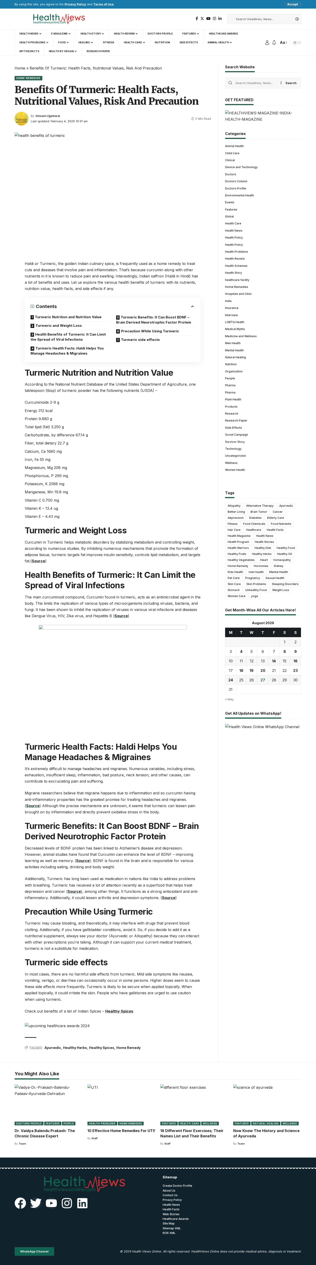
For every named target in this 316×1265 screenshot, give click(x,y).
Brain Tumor (259, 511)
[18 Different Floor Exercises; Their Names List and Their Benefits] (194, 1104)
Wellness (231, 463)
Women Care (236, 596)
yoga (254, 596)
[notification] (274, 42)
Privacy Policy (75, 4)
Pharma (230, 385)
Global (229, 216)
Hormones (261, 566)
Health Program (238, 542)
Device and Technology (241, 167)
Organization (234, 371)
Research (231, 413)
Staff (95, 1138)
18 (241, 670)
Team (22, 1143)
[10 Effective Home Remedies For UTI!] (121, 1104)
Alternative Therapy (260, 505)
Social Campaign (236, 434)
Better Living (236, 511)
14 (274, 661)
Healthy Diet (262, 548)
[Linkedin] (82, 1203)
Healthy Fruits (237, 554)
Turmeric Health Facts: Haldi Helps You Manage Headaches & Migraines (67, 351)
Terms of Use (103, 4)
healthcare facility (237, 280)
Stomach (234, 590)
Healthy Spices (119, 1011)
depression (236, 517)
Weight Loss (280, 590)
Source (38, 561)
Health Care (233, 223)
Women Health (235, 470)
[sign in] (267, 42)
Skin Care (234, 584)
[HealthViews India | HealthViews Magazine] (59, 19)
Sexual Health (275, 578)
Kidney (278, 566)
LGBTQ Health (234, 322)
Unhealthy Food (256, 590)
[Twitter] (202, 19)
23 (295, 670)
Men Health (233, 343)
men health (256, 572)
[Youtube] (51, 1203)
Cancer (278, 511)
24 (230, 680)
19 (252, 670)
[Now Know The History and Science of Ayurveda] (267, 1104)
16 (295, 661)
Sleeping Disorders (285, 584)
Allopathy (234, 505)
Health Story (233, 272)
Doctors (230, 174)
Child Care (232, 153)
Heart (264, 560)
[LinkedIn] (220, 19)
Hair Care (234, 530)
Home (20, 68)
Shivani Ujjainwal (47, 116)
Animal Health (234, 146)
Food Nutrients (281, 524)
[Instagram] (214, 19)
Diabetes (255, 517)
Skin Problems (256, 584)
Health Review (235, 259)
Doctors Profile (235, 188)
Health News (233, 230)
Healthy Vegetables (241, 560)
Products (231, 406)
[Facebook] (197, 19)
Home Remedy (128, 1048)
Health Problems (236, 251)
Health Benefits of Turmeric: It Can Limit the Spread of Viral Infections (68, 337)
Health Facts (275, 530)
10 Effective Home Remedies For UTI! (121, 1130)
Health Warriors (238, 548)
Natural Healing (235, 357)
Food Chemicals (254, 524)
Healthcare (253, 530)
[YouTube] (208, 19)
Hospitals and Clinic (238, 294)
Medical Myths (235, 329)
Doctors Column (236, 181)
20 (262, 670)
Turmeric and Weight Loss (58, 325)
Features (231, 209)
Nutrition (231, 364)
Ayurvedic (52, 1048)
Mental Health (234, 350)
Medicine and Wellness (241, 336)
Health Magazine (239, 536)
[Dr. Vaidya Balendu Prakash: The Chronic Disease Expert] (49, 1104)
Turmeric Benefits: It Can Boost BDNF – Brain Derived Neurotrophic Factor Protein (153, 320)
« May (229, 699)
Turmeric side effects (140, 339)
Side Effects (233, 427)
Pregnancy (252, 578)
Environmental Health (239, 195)
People (230, 378)
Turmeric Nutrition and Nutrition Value (68, 317)
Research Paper (236, 420)
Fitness (233, 524)
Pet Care (234, 578)
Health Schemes (236, 265)
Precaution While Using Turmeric (150, 331)
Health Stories (264, 542)
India (228, 301)
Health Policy (234, 237)
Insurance (232, 308)
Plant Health (233, 399)
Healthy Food (286, 548)
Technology (233, 448)
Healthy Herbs (75, 1048)
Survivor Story (235, 442)
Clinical (230, 160)
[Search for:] (256, 83)
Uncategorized (235, 456)
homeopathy (282, 560)
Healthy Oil (284, 554)
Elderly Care (275, 517)
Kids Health (235, 572)
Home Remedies (28, 78)
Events (229, 202)
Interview (231, 315)
